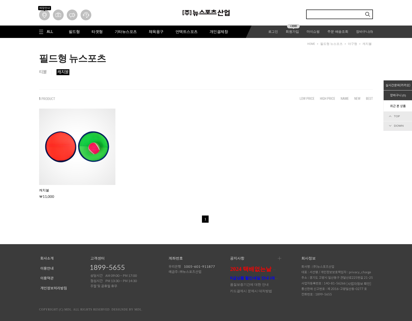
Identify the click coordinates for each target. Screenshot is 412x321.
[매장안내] (44, 15)
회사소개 (47, 258)
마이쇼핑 (313, 31)
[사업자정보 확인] (358, 283)
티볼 (43, 71)
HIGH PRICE (327, 98)
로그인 (273, 31)
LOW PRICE (307, 98)
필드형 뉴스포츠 (331, 44)
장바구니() (364, 31)
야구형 (352, 44)
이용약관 (47, 278)
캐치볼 (367, 44)
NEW (357, 98)
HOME (311, 44)
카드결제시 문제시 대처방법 (251, 291)
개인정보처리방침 (53, 288)
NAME (345, 98)
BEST (369, 98)
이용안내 (47, 268)
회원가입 (292, 31)
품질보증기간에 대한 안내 (249, 284)
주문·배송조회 (337, 31)
